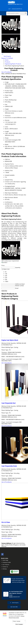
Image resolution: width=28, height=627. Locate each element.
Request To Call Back (7, 58)
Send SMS (15, 607)
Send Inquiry (7, 56)
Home (6, 60)
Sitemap (5, 569)
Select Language (19, 624)
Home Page (5, 560)
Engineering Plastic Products (13, 64)
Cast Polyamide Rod (8, 403)
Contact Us (5, 566)
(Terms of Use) (20, 614)
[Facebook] (2, 555)
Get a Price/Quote (6, 72)
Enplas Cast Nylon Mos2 (9, 340)
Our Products (6, 564)
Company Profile (7, 562)
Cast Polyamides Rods (9, 466)
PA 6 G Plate (5, 522)
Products (7, 62)
